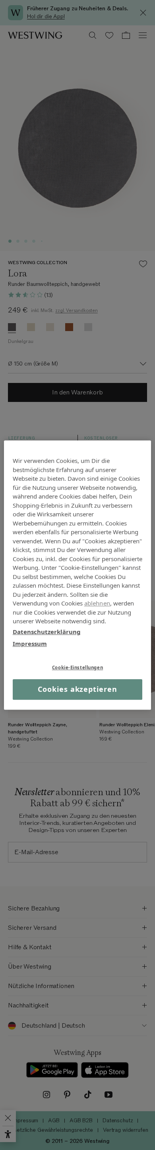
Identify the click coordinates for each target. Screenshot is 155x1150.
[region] (77, 575)
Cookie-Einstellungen (77, 667)
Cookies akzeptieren (77, 689)
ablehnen (97, 603)
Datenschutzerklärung (47, 632)
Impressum (30, 643)
